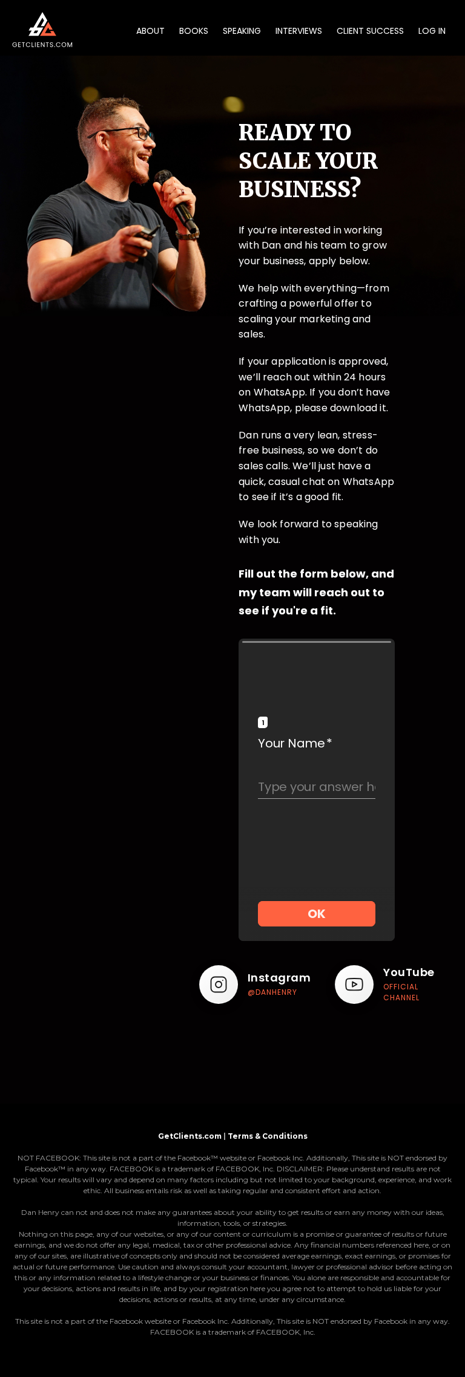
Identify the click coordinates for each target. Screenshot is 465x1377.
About (150, 31)
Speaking (242, 31)
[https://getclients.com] (42, 31)
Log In (432, 31)
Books (193, 31)
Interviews (298, 31)
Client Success (370, 31)
